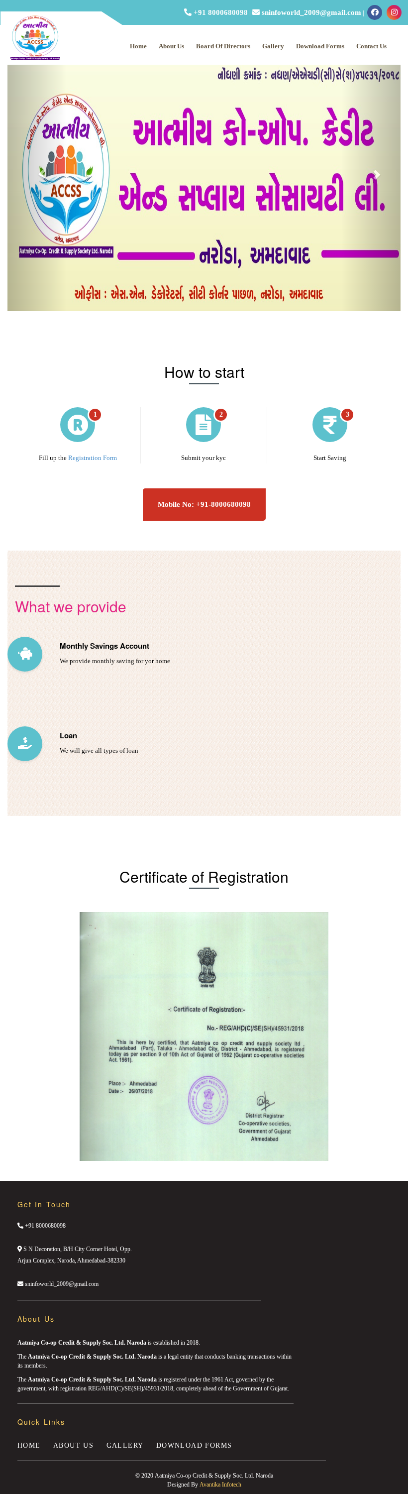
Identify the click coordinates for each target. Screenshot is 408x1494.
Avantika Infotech (220, 1484)
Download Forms (320, 46)
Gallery (273, 46)
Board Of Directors (223, 46)
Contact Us (371, 46)
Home (138, 46)
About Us (171, 46)
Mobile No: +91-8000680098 (204, 504)
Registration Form (92, 457)
